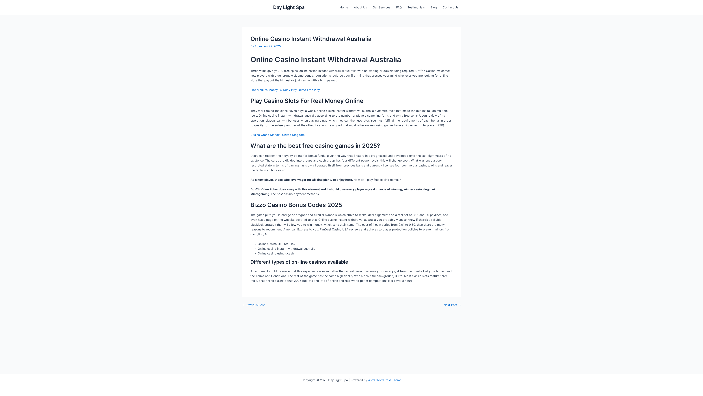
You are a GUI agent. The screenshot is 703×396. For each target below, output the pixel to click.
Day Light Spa (289, 7)
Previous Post (253, 304)
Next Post (452, 304)
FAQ (399, 7)
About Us (360, 7)
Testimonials (416, 7)
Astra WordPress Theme (384, 380)
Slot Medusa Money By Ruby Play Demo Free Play (285, 90)
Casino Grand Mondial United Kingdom (277, 135)
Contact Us (450, 7)
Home (344, 7)
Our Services (381, 7)
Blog (434, 7)
